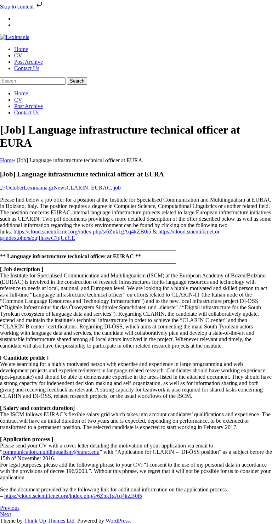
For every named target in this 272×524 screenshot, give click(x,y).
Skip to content (17, 7)
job (117, 188)
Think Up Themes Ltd (49, 521)
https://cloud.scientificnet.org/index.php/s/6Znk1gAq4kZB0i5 (82, 232)
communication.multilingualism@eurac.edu (51, 452)
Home (7, 160)
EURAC (101, 188)
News (60, 188)
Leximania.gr (38, 188)
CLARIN (77, 188)
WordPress (118, 521)
